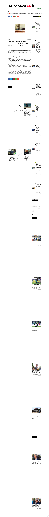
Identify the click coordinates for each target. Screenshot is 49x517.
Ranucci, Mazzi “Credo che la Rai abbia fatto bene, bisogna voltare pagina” (36, 505)
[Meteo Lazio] (34, 215)
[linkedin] (12, 16)
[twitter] (11, 16)
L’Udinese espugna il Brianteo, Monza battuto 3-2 (36, 242)
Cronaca (18, 11)
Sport (20, 11)
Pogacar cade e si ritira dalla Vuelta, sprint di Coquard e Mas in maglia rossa (36, 372)
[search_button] (41, 11)
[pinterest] (14, 16)
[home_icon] (8, 11)
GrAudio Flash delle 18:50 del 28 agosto (36, 202)
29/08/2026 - (21, 13)
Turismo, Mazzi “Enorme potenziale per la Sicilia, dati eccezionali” (36, 461)
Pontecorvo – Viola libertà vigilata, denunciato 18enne (38, 147)
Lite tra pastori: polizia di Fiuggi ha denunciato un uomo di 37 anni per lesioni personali (38, 64)
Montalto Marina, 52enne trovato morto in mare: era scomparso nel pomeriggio (27, 111)
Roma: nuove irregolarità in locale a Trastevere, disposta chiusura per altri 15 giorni (38, 44)
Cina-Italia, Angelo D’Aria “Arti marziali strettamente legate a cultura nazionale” (36, 415)
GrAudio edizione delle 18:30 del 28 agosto (36, 206)
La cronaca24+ (12, 11)
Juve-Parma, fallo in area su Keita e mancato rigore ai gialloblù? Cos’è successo (12, 107)
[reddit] (18, 16)
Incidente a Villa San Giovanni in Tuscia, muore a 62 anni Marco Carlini (27, 157)
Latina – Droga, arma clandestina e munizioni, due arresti (38, 186)
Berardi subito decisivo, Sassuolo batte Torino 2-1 (36, 328)
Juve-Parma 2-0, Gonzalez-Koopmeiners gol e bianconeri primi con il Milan (19, 153)
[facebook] (9, 16)
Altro (22, 11)
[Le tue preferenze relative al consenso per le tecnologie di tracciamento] (47, 515)
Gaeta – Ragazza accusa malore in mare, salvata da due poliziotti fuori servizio (38, 166)
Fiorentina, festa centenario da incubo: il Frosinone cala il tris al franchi (36, 285)
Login (39, 8)
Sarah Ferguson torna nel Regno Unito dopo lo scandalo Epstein (19, 106)
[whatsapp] (16, 16)
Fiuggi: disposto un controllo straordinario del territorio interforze (12, 157)
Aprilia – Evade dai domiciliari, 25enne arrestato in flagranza (38, 128)
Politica (15, 11)
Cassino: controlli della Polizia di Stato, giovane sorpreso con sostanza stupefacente (38, 109)
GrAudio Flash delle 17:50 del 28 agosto (36, 211)
